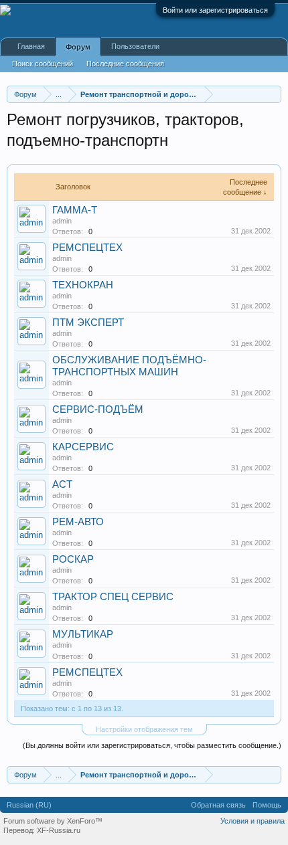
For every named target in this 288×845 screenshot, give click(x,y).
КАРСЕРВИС (83, 447)
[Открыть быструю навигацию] (273, 94)
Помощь (267, 805)
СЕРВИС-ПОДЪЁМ (97, 409)
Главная (31, 46)
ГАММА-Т (74, 210)
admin (62, 221)
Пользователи (135, 46)
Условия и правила (252, 821)
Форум (78, 47)
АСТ (62, 484)
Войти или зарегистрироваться (215, 10)
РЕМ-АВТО (78, 522)
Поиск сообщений (42, 64)
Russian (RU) (29, 805)
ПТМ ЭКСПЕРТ (88, 322)
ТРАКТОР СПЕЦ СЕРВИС (112, 596)
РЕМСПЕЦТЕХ (87, 247)
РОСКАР (73, 559)
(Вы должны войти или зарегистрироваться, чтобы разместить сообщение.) (152, 745)
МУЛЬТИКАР (82, 634)
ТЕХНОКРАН (82, 285)
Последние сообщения (125, 64)
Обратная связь (218, 805)
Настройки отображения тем (144, 729)
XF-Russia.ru (58, 830)
